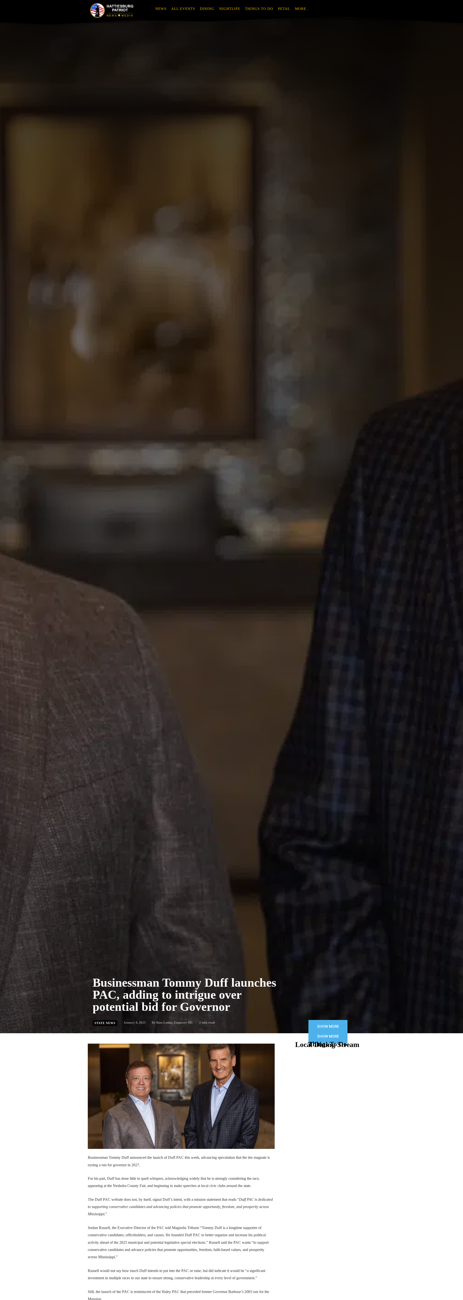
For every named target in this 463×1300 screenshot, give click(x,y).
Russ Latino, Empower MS (174, 1022)
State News (105, 1023)
